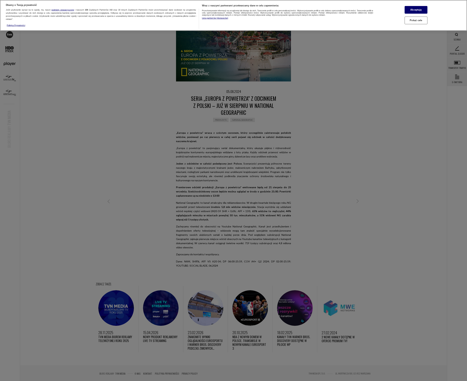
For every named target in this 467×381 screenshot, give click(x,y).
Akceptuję (416, 9)
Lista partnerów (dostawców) (215, 18)
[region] (233, 15)
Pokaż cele (416, 20)
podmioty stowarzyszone (62, 10)
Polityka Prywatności (16, 25)
